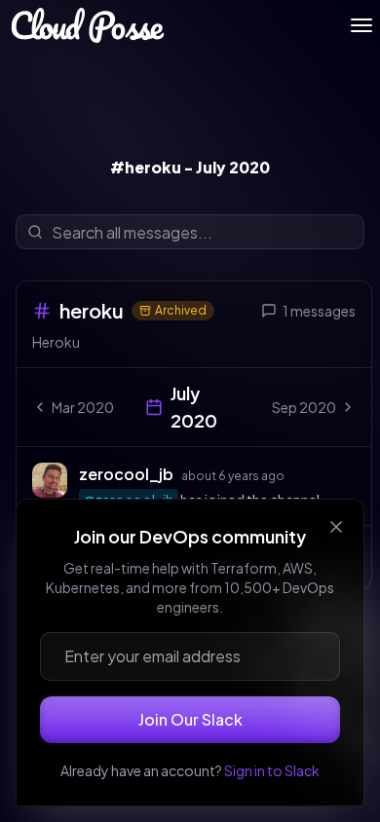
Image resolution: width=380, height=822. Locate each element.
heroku (91, 310)
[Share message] (303, 473)
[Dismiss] (336, 526)
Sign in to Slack (272, 770)
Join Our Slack (190, 719)
